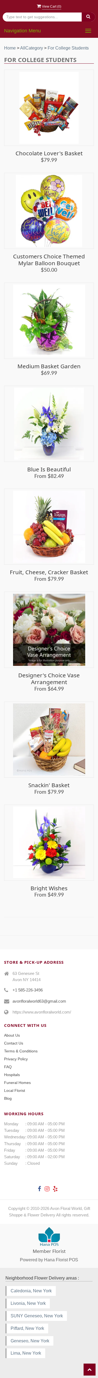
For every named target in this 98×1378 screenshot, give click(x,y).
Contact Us (13, 1043)
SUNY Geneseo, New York (37, 1316)
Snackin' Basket (49, 785)
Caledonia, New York (31, 1291)
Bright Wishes (49, 888)
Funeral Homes (17, 1082)
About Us (12, 1035)
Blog (8, 1098)
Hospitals (12, 1075)
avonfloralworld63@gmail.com (39, 1001)
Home (10, 48)
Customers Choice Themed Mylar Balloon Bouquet (49, 259)
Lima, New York (26, 1353)
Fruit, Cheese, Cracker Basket (49, 572)
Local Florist (14, 1090)
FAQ (8, 1067)
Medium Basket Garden (49, 366)
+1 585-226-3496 (28, 990)
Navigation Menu (22, 30)
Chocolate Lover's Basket (49, 153)
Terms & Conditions (21, 1051)
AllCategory (31, 48)
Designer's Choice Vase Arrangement (49, 678)
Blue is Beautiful (49, 469)
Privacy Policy (16, 1059)
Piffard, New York (27, 1328)
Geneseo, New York (30, 1341)
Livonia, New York (28, 1303)
